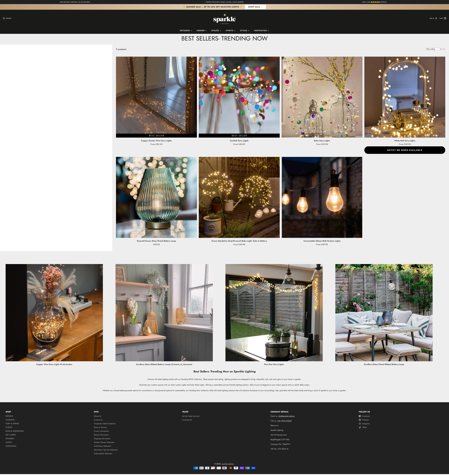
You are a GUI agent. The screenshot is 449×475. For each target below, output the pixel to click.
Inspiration (260, 30)
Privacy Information (101, 431)
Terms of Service (100, 427)
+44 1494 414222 (284, 420)
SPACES (215, 30)
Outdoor (185, 30)
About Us (97, 416)
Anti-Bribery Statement (102, 446)
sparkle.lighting (228, 463)
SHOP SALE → (255, 6)
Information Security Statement (106, 449)
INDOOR (201, 30)
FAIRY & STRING (12, 423)
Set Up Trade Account (190, 416)
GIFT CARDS (11, 434)
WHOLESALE (11, 446)
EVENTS (9, 427)
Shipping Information (102, 438)
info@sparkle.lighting (286, 416)
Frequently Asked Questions (105, 423)
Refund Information (101, 434)
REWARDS (10, 438)
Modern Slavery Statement (104, 442)
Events (229, 30)
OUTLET (9, 442)
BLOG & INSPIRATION (15, 431)
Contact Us (98, 419)
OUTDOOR (10, 419)
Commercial (187, 419)
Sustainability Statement (103, 453)
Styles (243, 30)
